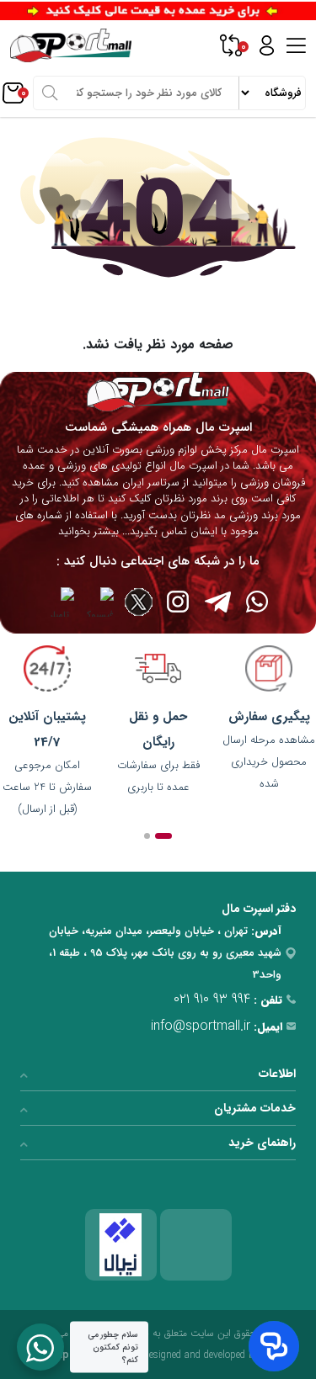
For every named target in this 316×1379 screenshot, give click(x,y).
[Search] (50, 93)
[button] (163, 836)
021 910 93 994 (212, 999)
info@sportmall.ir (200, 1026)
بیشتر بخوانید (88, 531)
